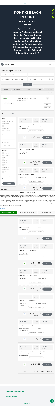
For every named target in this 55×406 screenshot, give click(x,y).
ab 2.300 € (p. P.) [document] (27, 21)
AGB (33, 395)
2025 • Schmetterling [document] (27, 403)
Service (29, 395)
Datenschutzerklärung (15, 395)
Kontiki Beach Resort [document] (27, 15)
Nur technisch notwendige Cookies (27, 212)
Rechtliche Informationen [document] (15, 391)
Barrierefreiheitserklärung (11, 396)
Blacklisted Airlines (39, 395)
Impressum (8, 395)
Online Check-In (24, 395)
